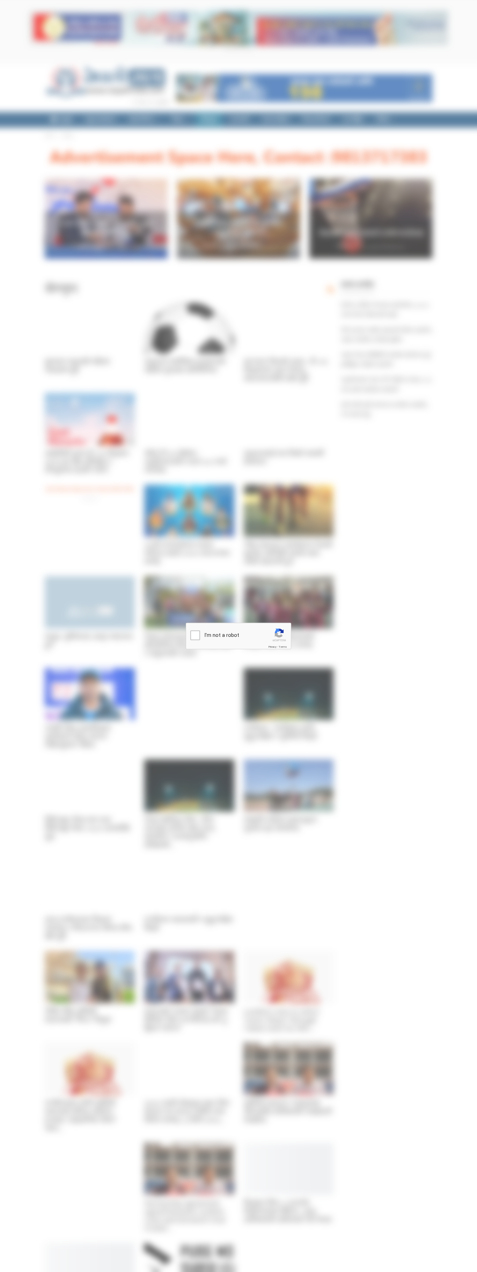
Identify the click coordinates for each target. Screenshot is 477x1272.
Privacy (272, 646)
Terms (283, 646)
